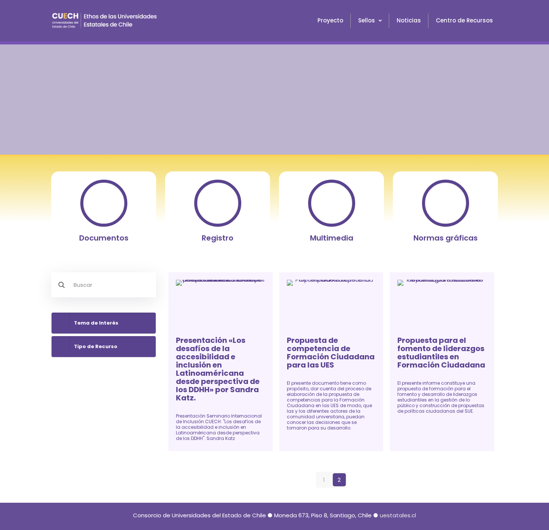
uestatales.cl (398, 515)
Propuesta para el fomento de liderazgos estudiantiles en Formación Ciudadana (441, 352)
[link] (103, 323)
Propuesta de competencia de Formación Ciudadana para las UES (331, 352)
